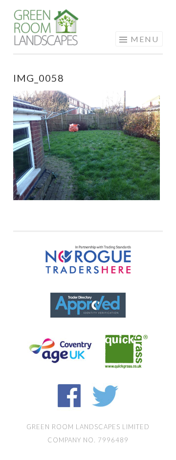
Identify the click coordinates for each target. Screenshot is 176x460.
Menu (145, 39)
